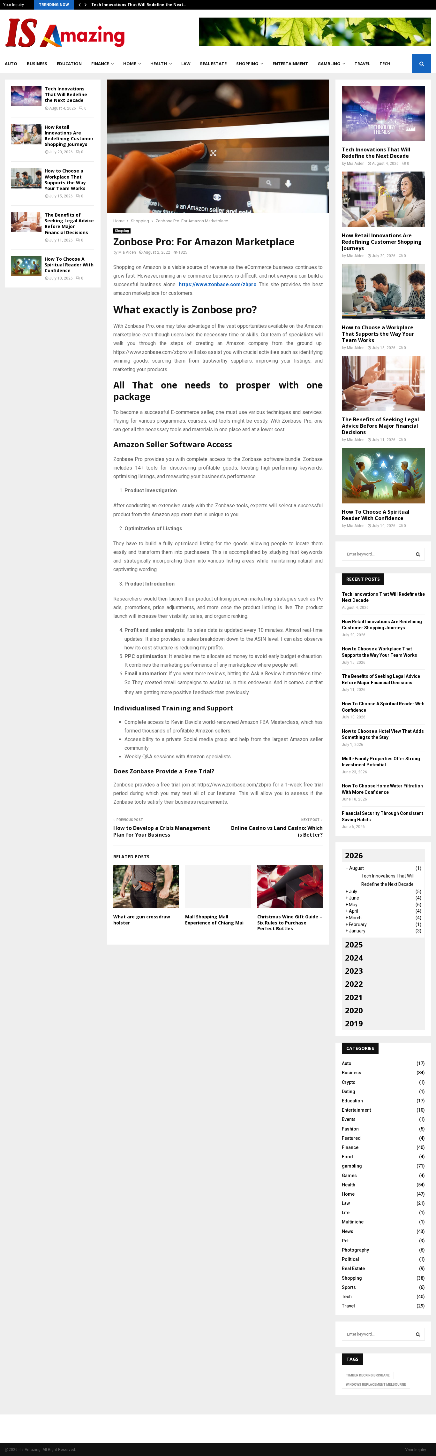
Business (37, 63)
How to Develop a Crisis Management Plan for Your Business (161, 831)
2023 (354, 970)
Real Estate (213, 63)
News (347, 1231)
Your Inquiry (13, 5)
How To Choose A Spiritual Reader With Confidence (69, 264)
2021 (354, 997)
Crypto (349, 1082)
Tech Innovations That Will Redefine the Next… (138, 4)
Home (129, 63)
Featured (351, 1138)
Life (346, 1212)
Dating (348, 1091)
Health (158, 63)
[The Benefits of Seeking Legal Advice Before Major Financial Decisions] (26, 222)
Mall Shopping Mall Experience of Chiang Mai (214, 919)
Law (186, 63)
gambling (329, 63)
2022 (354, 983)
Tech (385, 63)
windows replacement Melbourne (376, 1384)
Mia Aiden (127, 252)
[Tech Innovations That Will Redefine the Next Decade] (26, 96)
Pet (345, 1240)
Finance (100, 63)
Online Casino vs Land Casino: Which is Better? (276, 831)
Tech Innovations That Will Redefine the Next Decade (66, 94)
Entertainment (290, 63)
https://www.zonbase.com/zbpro (218, 284)
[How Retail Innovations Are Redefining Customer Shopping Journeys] (26, 134)
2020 (354, 1010)
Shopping (247, 63)
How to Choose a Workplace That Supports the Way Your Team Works (65, 179)
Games (349, 1175)
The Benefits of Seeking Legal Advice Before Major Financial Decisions (69, 223)
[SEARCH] (418, 554)
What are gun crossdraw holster (141, 919)
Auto (11, 63)
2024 (354, 957)
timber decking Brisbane (368, 1375)
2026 (354, 855)
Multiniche (353, 1221)
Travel (362, 63)
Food (347, 1156)
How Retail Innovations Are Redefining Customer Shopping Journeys (69, 136)
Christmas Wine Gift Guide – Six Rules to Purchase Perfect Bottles (289, 922)
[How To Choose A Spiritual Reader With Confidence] (26, 266)
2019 (354, 1023)
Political (350, 1259)
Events (349, 1119)
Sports (349, 1287)
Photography (355, 1250)
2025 (354, 944)
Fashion (350, 1128)
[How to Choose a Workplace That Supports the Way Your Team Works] (26, 178)
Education (69, 63)
